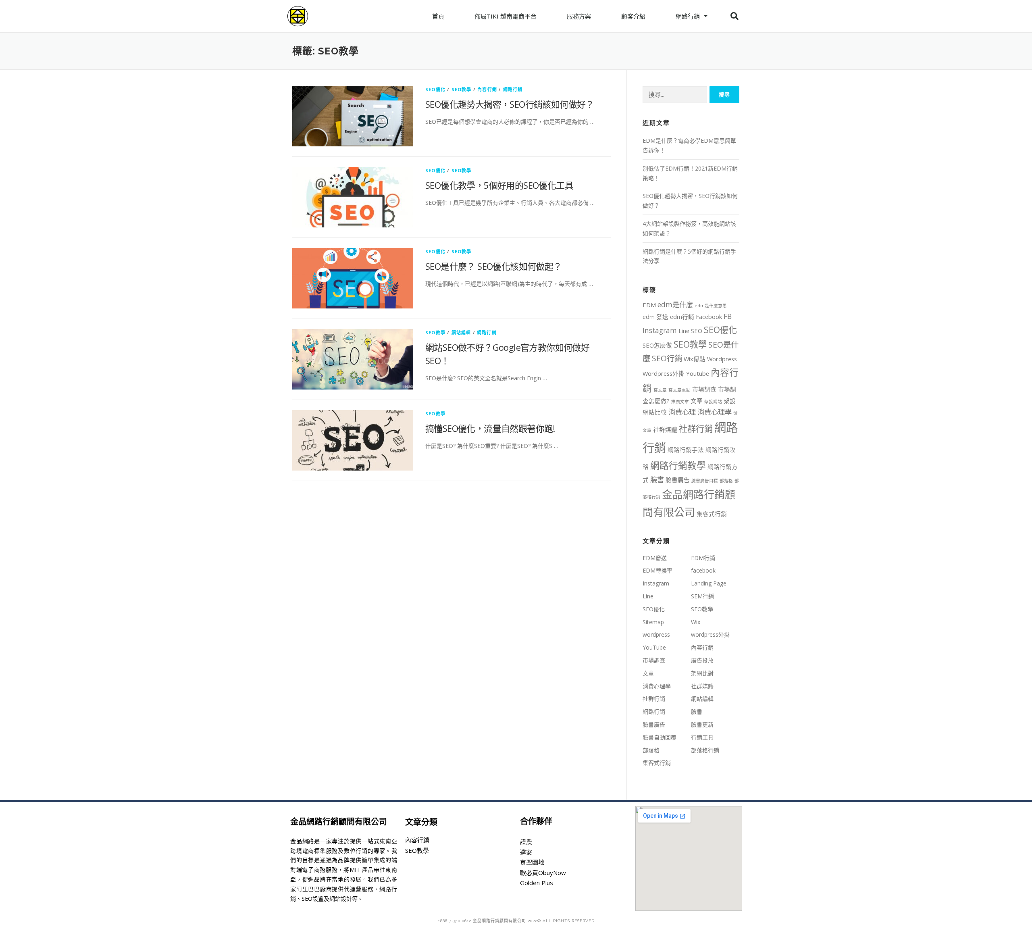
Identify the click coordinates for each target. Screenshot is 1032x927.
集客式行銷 (712, 514)
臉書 (657, 479)
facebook (703, 570)
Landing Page (708, 583)
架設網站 (713, 401)
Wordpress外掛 (664, 373)
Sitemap (653, 622)
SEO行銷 (667, 358)
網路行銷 (688, 16)
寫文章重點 (679, 390)
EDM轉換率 (657, 570)
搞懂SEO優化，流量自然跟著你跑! (490, 428)
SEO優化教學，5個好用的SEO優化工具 (499, 185)
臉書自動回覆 (659, 737)
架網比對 (702, 673)
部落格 (726, 480)
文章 (697, 401)
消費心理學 (714, 412)
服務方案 (579, 16)
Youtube (697, 373)
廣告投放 (702, 660)
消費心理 (682, 412)
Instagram (660, 330)
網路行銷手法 (686, 450)
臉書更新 (702, 724)
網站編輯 (461, 332)
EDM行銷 (703, 558)
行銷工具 (702, 737)
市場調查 (704, 389)
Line (683, 331)
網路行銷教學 (678, 465)
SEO (696, 331)
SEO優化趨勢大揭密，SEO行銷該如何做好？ (509, 104)
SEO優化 (435, 89)
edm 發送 (655, 316)
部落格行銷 (705, 750)
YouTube (654, 647)
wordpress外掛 (710, 634)
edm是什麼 (675, 304)
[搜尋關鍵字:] (675, 94)
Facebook (709, 316)
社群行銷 (696, 428)
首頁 (438, 16)
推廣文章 (680, 401)
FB (728, 316)
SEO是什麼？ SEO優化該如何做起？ (493, 266)
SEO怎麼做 (657, 345)
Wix (695, 622)
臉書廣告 (678, 480)
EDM (649, 305)
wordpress (656, 634)
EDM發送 (655, 558)
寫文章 (660, 390)
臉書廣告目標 (704, 480)
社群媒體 (665, 429)
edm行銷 (682, 316)
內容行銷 (487, 89)
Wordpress (722, 359)
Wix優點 (694, 359)
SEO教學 (462, 89)
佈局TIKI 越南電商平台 (505, 16)
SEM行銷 (702, 596)
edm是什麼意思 (711, 305)
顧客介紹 (633, 16)
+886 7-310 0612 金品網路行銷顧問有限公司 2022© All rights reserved (516, 921)
